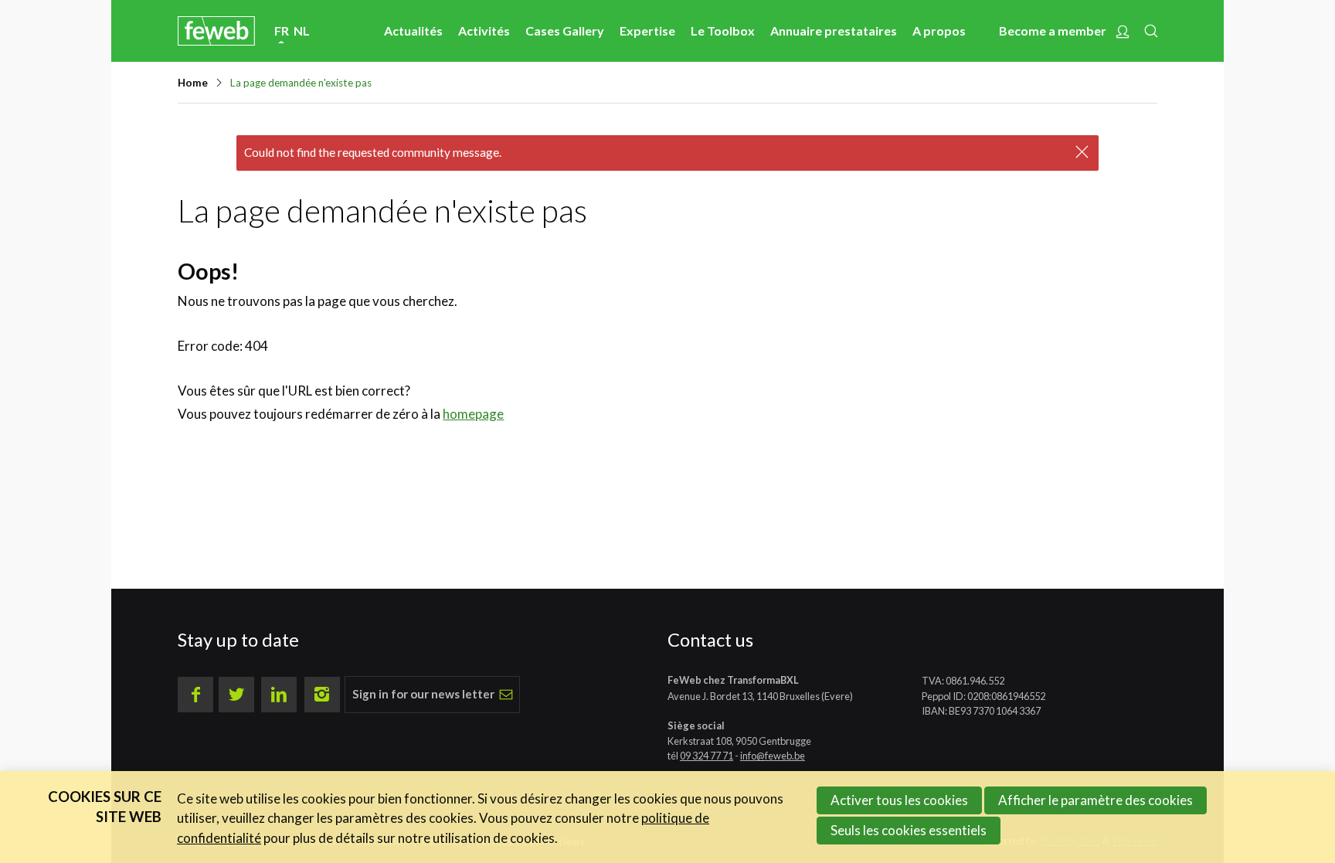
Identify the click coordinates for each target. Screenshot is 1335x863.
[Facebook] (195, 694)
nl (302, 30)
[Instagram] (322, 694)
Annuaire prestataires (833, 30)
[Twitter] (236, 694)
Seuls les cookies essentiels (909, 830)
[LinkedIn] (279, 694)
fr (281, 30)
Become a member (1052, 30)
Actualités (413, 30)
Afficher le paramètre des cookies (1095, 800)
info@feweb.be (772, 755)
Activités (484, 30)
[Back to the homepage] (216, 30)
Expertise (647, 30)
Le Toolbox (723, 30)
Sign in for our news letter (423, 694)
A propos (939, 30)
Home (193, 82)
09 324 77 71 (706, 755)
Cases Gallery (564, 30)
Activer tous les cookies (899, 800)
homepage (473, 414)
